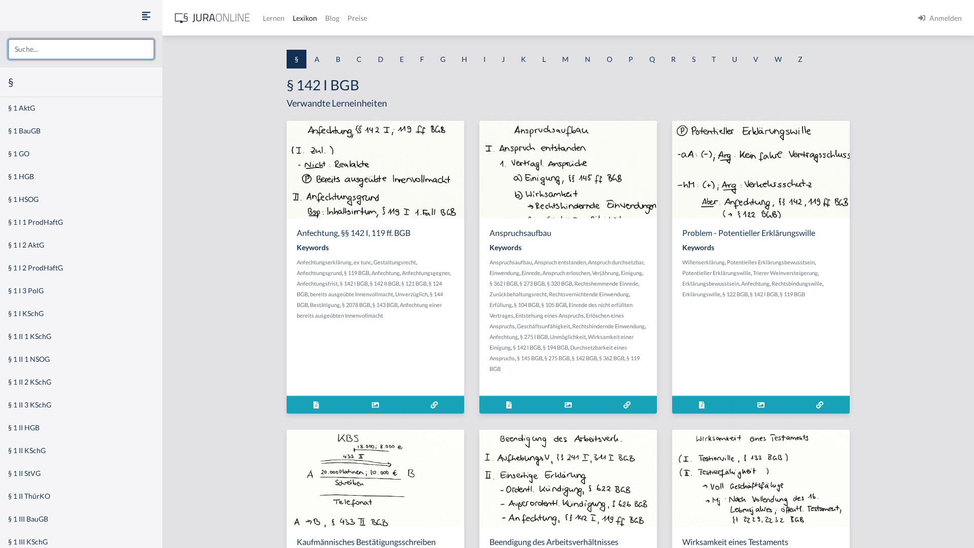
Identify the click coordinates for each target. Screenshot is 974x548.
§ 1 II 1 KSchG (29, 336)
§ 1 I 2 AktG (26, 245)
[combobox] (81, 49)
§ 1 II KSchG (27, 450)
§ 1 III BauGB (28, 519)
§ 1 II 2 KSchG (29, 382)
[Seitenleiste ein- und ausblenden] (146, 15)
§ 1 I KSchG (26, 313)
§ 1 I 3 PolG (26, 290)
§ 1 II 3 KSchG (29, 404)
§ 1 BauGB (24, 130)
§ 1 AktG (21, 108)
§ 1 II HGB (24, 427)
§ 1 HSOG (23, 199)
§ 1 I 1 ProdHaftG (35, 222)
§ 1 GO (18, 153)
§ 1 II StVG (24, 473)
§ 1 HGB (21, 176)
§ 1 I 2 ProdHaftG (35, 267)
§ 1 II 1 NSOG (29, 359)
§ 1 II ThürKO (29, 496)
